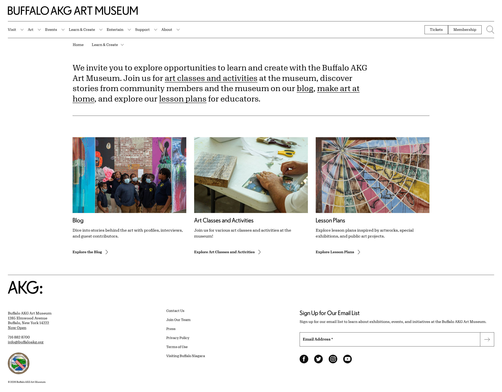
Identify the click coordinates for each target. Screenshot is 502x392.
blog (305, 88)
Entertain (115, 29)
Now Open (17, 328)
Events (51, 29)
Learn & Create (82, 29)
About (166, 29)
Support (142, 29)
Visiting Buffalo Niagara (185, 356)
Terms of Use (177, 347)
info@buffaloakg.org (26, 342)
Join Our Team (178, 320)
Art (30, 29)
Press (171, 329)
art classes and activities (211, 77)
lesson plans (182, 98)
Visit (12, 29)
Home (78, 45)
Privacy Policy (177, 338)
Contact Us (175, 311)
